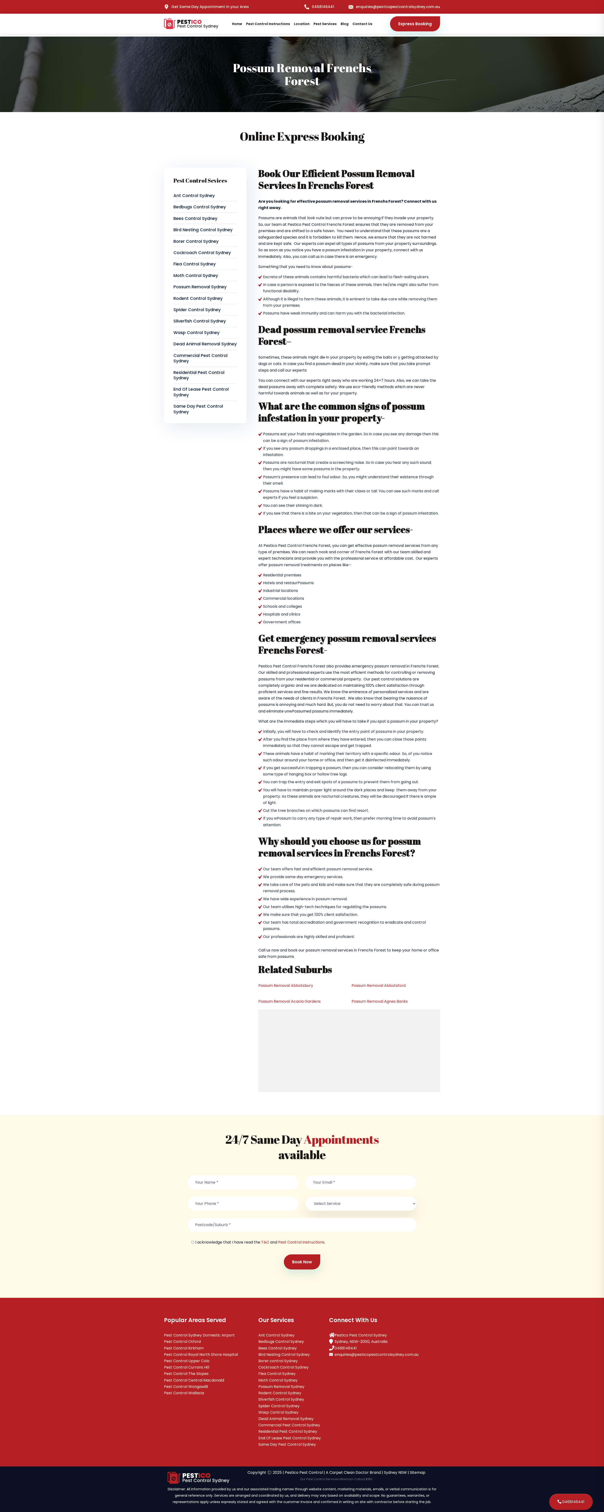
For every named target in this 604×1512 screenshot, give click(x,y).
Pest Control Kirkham (184, 1348)
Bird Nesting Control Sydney (202, 230)
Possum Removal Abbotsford (379, 985)
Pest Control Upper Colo (187, 1361)
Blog (344, 23)
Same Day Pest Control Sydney (198, 409)
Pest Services (325, 23)
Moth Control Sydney (195, 275)
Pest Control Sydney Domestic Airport (199, 1335)
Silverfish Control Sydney (199, 321)
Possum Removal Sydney (199, 287)
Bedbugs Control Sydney (199, 207)
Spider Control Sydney (197, 310)
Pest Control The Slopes (186, 1373)
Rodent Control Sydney (197, 298)
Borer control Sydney (195, 241)
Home (237, 23)
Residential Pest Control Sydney (198, 375)
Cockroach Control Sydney (202, 252)
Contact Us (362, 23)
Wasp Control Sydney (196, 332)
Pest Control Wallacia (184, 1393)
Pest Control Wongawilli (186, 1386)
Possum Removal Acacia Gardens (289, 1001)
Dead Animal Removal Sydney (205, 344)
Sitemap (417, 1472)
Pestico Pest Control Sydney (361, 1335)
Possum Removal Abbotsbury (285, 985)
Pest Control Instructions (268, 23)
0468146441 (323, 6)
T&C (265, 1242)
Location (302, 23)
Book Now (302, 1262)
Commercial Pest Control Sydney (200, 358)
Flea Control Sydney (194, 264)
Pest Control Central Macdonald (194, 1380)
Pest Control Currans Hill (186, 1367)
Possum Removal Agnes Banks (380, 1001)
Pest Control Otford (182, 1341)
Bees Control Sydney (195, 218)
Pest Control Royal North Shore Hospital (201, 1354)
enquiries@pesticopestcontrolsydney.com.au (398, 6)
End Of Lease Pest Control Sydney (201, 392)
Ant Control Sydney (194, 195)
